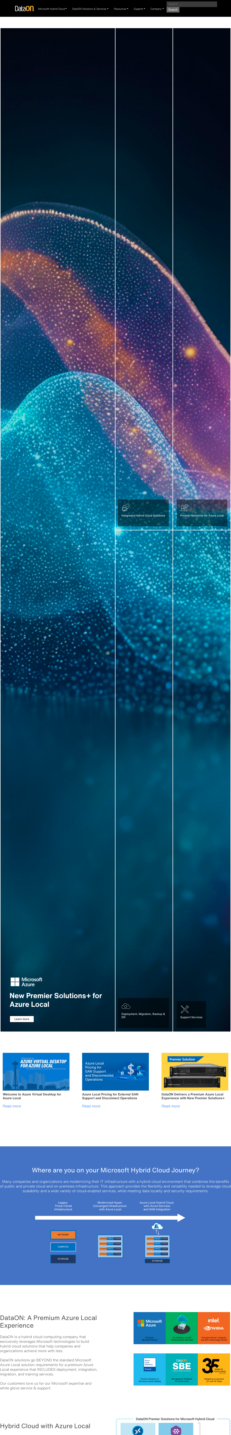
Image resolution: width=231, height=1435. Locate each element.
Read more (12, 1106)
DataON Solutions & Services (89, 9)
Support (138, 9)
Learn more (21, 1019)
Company (156, 9)
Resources (120, 9)
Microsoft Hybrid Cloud (51, 9)
